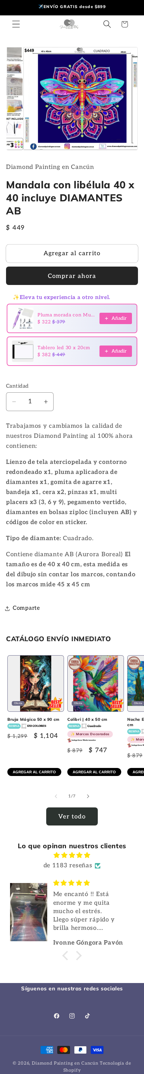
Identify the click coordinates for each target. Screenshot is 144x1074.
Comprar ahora (72, 276)
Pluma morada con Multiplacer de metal (66, 315)
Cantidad (17, 386)
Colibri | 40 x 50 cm (88, 726)
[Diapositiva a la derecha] (88, 796)
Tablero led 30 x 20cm (64, 348)
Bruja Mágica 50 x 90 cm (33, 719)
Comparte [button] (26, 608)
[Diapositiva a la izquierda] (56, 796)
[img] (72, 855)
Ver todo (72, 816)
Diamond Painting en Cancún (65, 1063)
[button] (16, 24)
